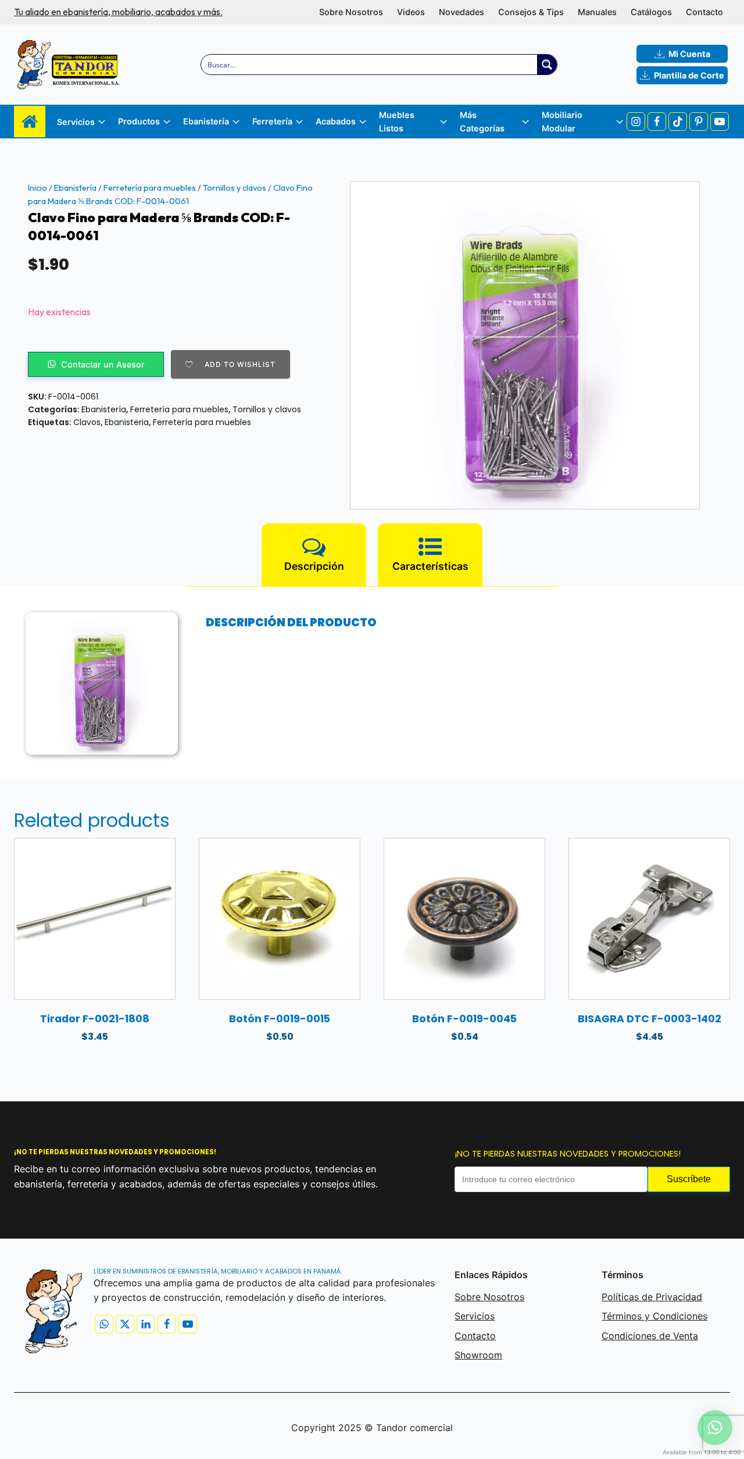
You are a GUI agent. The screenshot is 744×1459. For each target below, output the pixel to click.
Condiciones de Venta (650, 1336)
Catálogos (651, 12)
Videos (411, 12)
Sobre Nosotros (351, 12)
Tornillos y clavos (234, 188)
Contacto (704, 12)
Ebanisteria (127, 422)
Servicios (475, 1316)
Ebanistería (75, 188)
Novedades (461, 12)
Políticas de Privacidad (652, 1297)
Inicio (37, 188)
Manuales (597, 12)
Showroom (478, 1355)
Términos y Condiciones (654, 1316)
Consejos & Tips (531, 12)
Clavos (87, 422)
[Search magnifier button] (547, 64)
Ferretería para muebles (149, 188)
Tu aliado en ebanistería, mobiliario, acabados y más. (118, 11)
